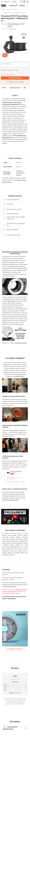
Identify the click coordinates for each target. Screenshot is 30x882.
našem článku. (12, 598)
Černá (9, 26)
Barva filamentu (6, 64)
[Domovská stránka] (3, 10)
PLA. (10, 137)
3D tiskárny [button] (13, 5)
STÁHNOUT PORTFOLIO (15, 649)
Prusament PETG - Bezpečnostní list (10, 727)
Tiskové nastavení (15, 87)
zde (12, 541)
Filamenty (9, 9)
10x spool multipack (13, 24)
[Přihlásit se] (24, 1)
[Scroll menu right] (28, 5)
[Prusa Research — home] (3, 5)
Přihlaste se (11, 692)
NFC (22, 24)
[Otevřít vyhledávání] (21, 1)
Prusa (21, 324)
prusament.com (21, 374)
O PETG (4, 87)
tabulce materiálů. (7, 182)
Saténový (18, 175)
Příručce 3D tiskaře (11, 586)
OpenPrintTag (11, 301)
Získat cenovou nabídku (16, 82)
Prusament (15, 9)
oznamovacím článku (21, 343)
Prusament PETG (8, 12)
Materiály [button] (22, 5)
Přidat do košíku (16, 78)
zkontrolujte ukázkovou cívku (10, 500)
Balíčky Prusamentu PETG (20, 12)
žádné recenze (12, 29)
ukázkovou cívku (19, 376)
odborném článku (21, 180)
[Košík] (27, 1)
